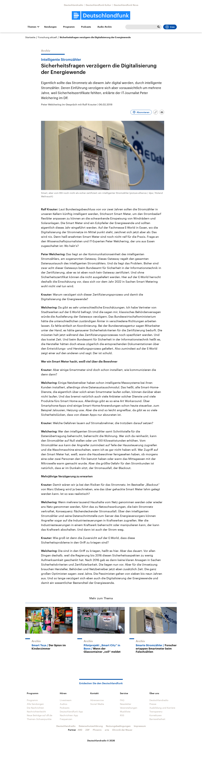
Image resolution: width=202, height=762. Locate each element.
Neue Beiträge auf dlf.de (39, 715)
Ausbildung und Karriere (162, 707)
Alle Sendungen (35, 704)
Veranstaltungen (128, 707)
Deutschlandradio (73, 5)
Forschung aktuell (47, 37)
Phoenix (97, 729)
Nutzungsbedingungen (118, 726)
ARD (80, 729)
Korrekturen (155, 715)
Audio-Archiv (104, 27)
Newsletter (125, 704)
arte (107, 729)
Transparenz (155, 711)
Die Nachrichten (35, 707)
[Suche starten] (158, 27)
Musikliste (125, 711)
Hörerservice (97, 700)
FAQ (122, 700)
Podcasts (86, 27)
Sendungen (50, 27)
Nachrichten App (69, 715)
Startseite (30, 37)
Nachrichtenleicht (36, 711)
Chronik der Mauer (122, 729)
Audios (63, 704)
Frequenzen (66, 719)
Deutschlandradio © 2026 (101, 740)
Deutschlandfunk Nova (126, 5)
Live (172, 27)
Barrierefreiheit (157, 719)
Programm (69, 27)
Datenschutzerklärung (91, 726)
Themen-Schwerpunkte (39, 719)
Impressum (140, 726)
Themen (31, 27)
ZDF (87, 729)
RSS (122, 715)
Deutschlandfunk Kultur (98, 5)
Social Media (97, 704)
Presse (152, 704)
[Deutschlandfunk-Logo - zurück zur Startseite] (101, 15)
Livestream (65, 700)
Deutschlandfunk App (71, 711)
